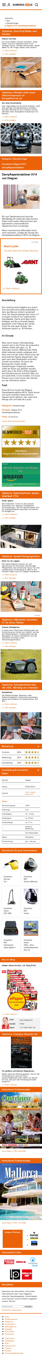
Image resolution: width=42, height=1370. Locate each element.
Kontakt (8, 1350)
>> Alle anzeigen (9, 54)
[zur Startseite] (22, 4)
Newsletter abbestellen (12, 1310)
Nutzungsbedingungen (14, 1353)
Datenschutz (10, 1346)
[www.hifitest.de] (21, 1266)
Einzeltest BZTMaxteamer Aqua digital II (10, 944)
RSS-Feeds (9, 1331)
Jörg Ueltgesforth (26, 1020)
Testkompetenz (11, 1319)
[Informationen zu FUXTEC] (34, 1234)
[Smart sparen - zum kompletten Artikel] (21, 536)
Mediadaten (10, 1341)
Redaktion (9, 1321)
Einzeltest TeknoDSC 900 (8, 911)
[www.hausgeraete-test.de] (33, 1266)
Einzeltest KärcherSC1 (8, 879)
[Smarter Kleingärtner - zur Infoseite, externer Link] (21, 664)
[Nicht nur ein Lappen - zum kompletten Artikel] (21, 596)
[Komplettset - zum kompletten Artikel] (21, 726)
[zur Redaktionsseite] (5, 1023)
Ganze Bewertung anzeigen (13, 421)
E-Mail (22, 1024)
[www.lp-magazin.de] (15, 1279)
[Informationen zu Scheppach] (34, 1243)
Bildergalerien (10, 1326)
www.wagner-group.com (30, 793)
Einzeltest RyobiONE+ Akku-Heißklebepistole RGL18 (31, 945)
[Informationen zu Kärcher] (34, 1239)
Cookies (8, 1348)
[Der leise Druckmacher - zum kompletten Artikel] (21, 138)
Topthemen (9, 1334)
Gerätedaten (10, 1324)
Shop (7, 1316)
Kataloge (8, 1329)
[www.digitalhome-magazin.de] (9, 1266)
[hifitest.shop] (27, 1279)
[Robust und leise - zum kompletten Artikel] (21, 72)
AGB (7, 1343)
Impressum (9, 1338)
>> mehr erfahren (9, 1014)
